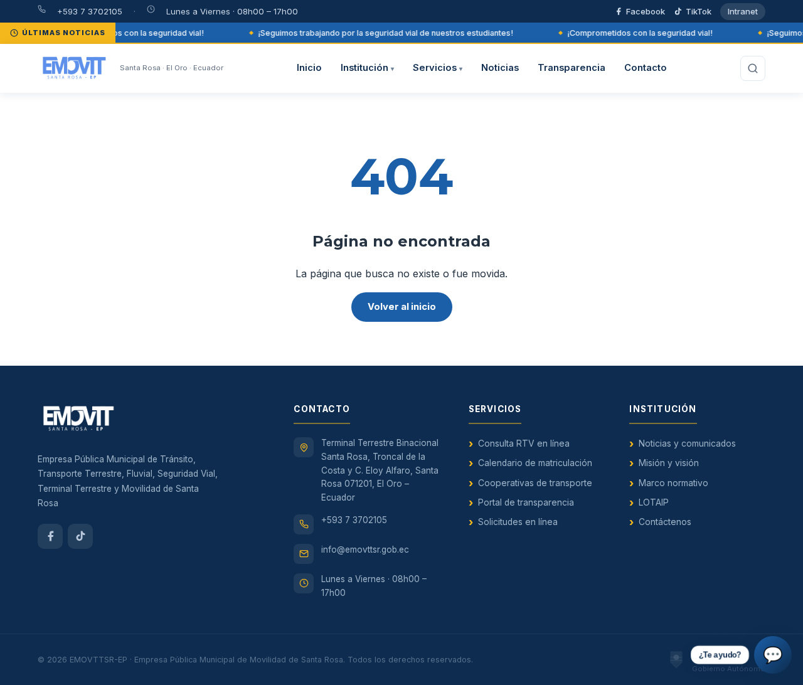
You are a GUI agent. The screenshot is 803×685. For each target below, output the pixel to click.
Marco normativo (673, 483)
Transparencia (571, 67)
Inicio (309, 67)
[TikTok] (80, 536)
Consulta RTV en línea (524, 443)
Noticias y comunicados (687, 443)
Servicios (437, 67)
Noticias (500, 67)
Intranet (743, 11)
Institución (367, 67)
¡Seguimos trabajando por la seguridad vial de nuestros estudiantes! (383, 33)
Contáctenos (665, 522)
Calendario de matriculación (535, 463)
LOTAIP (654, 502)
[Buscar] (752, 68)
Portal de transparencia (526, 502)
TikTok (698, 11)
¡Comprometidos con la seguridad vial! (128, 33)
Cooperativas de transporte (535, 483)
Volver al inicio (402, 306)
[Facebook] (50, 536)
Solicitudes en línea (518, 522)
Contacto (645, 67)
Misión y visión (669, 463)
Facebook (645, 11)
